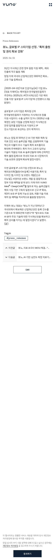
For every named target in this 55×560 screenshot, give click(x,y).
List (27, 269)
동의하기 (27, 553)
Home (5, 13)
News (14, 13)
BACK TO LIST (13, 33)
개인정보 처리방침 (10, 545)
